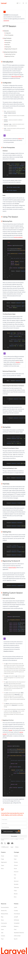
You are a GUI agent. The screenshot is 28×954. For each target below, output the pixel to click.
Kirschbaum (17, 913)
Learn (2, 929)
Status (16, 847)
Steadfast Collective (19, 932)
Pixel (15, 929)
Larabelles (3, 926)
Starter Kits (4, 910)
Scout (15, 868)
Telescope (16, 887)
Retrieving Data (8, 40)
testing (20, 138)
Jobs (2, 932)
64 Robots (16, 920)
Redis (19, 76)
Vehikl (15, 907)
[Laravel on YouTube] (8, 843)
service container (18, 237)
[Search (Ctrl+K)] (23, 3)
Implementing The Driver (10, 54)
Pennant (16, 871)
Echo (15, 897)
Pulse (15, 890)
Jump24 (16, 916)
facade (10, 730)
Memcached (15, 76)
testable (18, 362)
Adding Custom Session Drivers (10, 52)
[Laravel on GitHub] (2, 843)
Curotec (16, 910)
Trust (2, 939)
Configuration (8, 33)
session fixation (12, 567)
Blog (2, 916)
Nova (2, 868)
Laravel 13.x (6, 20)
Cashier (16, 856)
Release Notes (4, 913)
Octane (16, 865)
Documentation (5, 907)
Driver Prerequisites (9, 35)
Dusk (15, 859)
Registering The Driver (9, 56)
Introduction (6, 30)
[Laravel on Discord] (12, 843)
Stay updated (14, 836)
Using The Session (7, 38)
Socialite (16, 884)
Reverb (15, 893)
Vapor (2, 865)
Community (4, 923)
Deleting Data (8, 46)
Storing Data (7, 42)
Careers (3, 935)
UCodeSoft (16, 923)
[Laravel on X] (5, 843)
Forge (2, 859)
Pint (15, 874)
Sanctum (16, 881)
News (2, 920)
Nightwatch (4, 862)
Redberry (16, 926)
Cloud (2, 856)
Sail (15, 878)
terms (17, 838)
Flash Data (7, 44)
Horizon (16, 862)
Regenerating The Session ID (11, 49)
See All (15, 939)
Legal (12, 847)
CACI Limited (17, 935)
